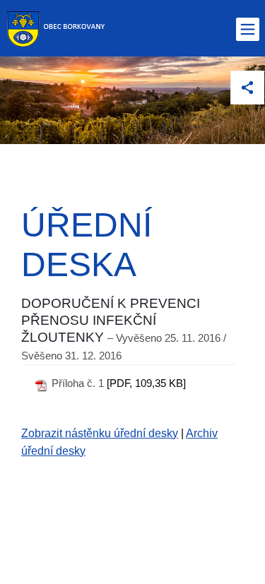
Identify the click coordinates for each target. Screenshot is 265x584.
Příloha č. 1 (78, 383)
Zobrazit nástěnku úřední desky (99, 433)
